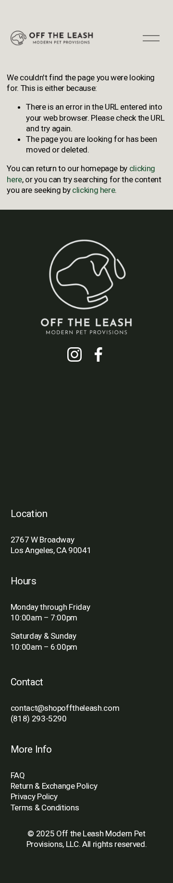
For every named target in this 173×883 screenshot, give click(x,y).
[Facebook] (98, 354)
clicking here (93, 190)
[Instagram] (74, 354)
